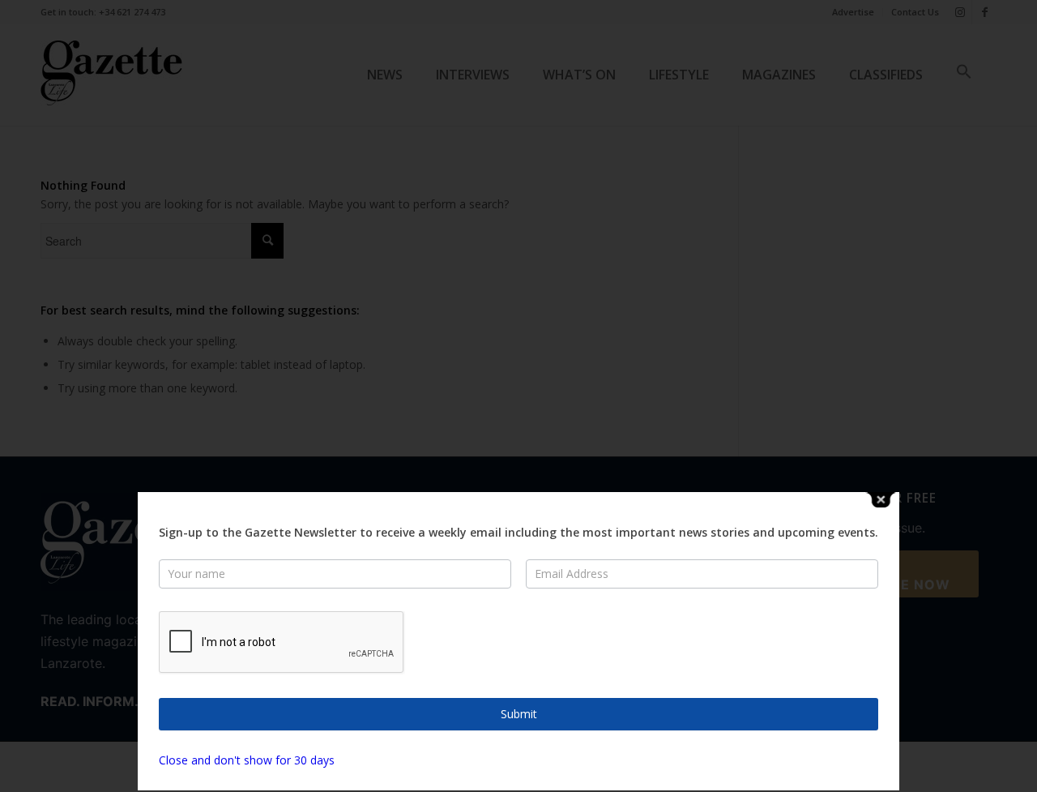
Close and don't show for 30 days (247, 760)
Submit (519, 713)
